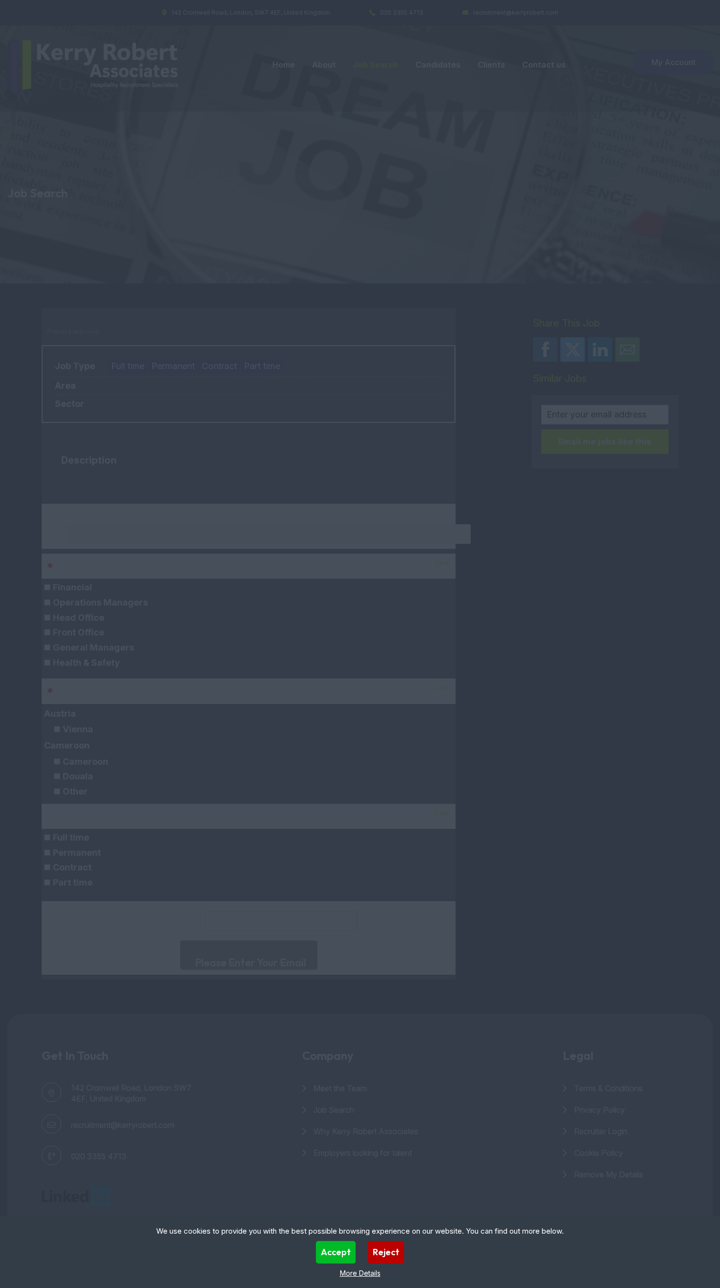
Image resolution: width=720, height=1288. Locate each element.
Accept (336, 1252)
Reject (386, 1252)
